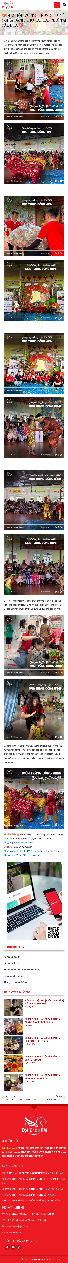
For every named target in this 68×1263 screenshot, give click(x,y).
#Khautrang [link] (9, 855)
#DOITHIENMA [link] (23, 851)
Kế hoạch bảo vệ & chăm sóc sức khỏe (22, 969)
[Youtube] (13, 1247)
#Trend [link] (18, 855)
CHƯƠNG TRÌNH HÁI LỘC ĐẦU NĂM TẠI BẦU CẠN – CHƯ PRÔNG (31, 1200)
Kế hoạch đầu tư (11, 956)
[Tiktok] (19, 1247)
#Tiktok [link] (26, 855)
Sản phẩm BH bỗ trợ (13, 976)
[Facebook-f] (7, 1247)
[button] (57, 5)
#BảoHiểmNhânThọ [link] (40, 851)
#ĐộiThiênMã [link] (10, 851)
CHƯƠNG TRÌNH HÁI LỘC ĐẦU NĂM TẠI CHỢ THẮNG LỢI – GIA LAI (32, 1189)
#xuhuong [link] (35, 855)
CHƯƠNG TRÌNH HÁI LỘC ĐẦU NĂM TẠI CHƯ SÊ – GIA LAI (28, 1194)
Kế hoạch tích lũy (12, 963)
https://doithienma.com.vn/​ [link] (23, 842)
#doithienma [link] (55, 851)
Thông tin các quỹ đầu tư (16, 982)
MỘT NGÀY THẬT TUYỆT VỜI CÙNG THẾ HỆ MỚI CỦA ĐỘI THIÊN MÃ (32, 1173)
